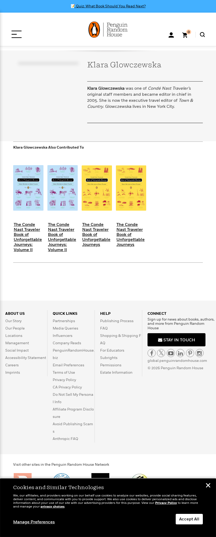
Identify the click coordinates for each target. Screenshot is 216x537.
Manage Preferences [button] (34, 522)
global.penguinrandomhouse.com (177, 360)
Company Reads (67, 343)
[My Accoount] (171, 34)
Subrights (108, 357)
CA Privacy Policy (67, 387)
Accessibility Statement (25, 357)
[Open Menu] (16, 34)
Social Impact (17, 350)
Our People (15, 328)
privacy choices (53, 506)
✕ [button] (208, 486)
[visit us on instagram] (199, 353)
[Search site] (202, 34)
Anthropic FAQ (65, 438)
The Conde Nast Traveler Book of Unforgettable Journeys (96, 235)
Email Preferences (68, 365)
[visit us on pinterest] (190, 353)
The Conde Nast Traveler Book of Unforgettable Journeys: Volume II (28, 237)
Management (17, 343)
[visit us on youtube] (171, 353)
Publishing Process (117, 320)
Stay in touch (178, 340)
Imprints (12, 372)
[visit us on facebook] (152, 353)
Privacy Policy (64, 379)
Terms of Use (64, 372)
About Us (15, 313)
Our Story (13, 320)
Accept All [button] (189, 519)
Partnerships (64, 320)
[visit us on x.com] (161, 353)
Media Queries (65, 328)
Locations (13, 335)
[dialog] (108, 508)
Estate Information (116, 372)
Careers (12, 365)
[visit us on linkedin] (180, 353)
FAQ (104, 328)
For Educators (112, 350)
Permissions (110, 365)
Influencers (62, 335)
